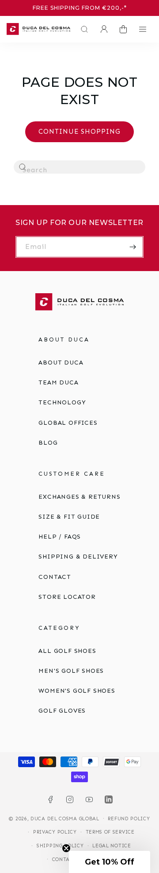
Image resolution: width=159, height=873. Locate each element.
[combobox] (79, 167)
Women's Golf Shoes (76, 691)
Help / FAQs (59, 536)
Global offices (67, 423)
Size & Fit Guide (69, 516)
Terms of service (110, 832)
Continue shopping (79, 132)
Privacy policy (55, 832)
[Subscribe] (133, 247)
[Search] (23, 167)
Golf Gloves (62, 710)
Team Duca (58, 382)
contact (54, 577)
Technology (62, 402)
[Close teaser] (66, 848)
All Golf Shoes (67, 651)
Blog (47, 442)
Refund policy (129, 819)
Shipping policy (60, 846)
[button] (82, 29)
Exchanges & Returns (79, 497)
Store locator (66, 597)
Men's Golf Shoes (71, 671)
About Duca (60, 362)
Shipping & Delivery (77, 556)
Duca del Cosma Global (64, 818)
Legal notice (111, 846)
